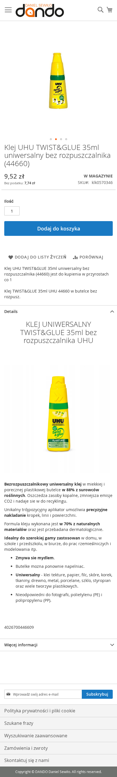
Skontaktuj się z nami (26, 760)
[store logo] (40, 10)
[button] (50, 139)
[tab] (58, 311)
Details (11, 311)
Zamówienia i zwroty (26, 748)
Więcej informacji (20, 644)
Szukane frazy (18, 723)
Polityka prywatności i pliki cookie (39, 711)
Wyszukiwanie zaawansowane (35, 735)
